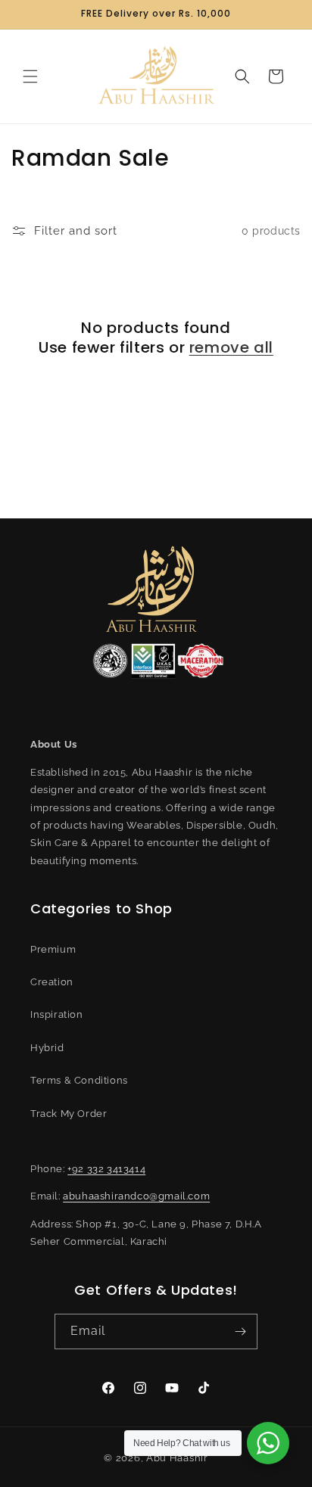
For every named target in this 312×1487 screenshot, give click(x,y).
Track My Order (68, 1113)
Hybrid (47, 1047)
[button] (30, 76)
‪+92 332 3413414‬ (106, 1168)
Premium (53, 949)
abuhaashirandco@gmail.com (136, 1196)
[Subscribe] (240, 1331)
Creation (51, 982)
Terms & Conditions (79, 1080)
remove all (231, 347)
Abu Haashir (177, 1458)
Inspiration (56, 1014)
